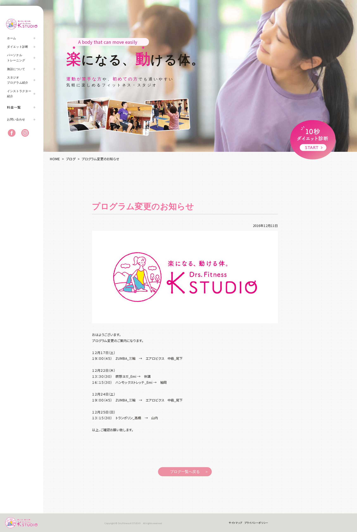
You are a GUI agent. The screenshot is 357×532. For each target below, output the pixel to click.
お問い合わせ (16, 119)
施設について (16, 69)
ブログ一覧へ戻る (185, 472)
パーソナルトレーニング (16, 58)
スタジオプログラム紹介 (17, 80)
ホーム (11, 38)
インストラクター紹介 (19, 94)
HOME (55, 158)
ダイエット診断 (17, 46)
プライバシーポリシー (256, 522)
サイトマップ (235, 522)
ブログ (70, 158)
